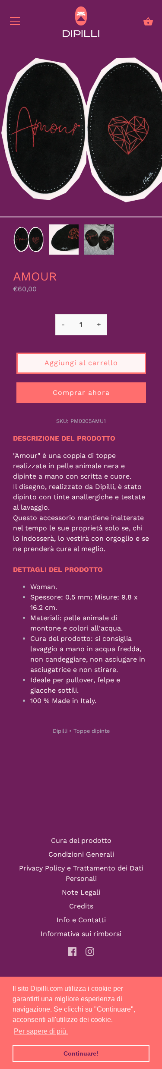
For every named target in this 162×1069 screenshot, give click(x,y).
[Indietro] (12, 240)
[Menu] (15, 23)
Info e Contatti (81, 920)
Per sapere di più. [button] (41, 1031)
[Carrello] (148, 21)
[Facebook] (72, 951)
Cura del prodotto (81, 840)
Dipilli (60, 731)
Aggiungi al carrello (81, 363)
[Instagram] (90, 951)
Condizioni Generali (81, 854)
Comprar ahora (81, 392)
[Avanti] (149, 240)
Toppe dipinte (91, 731)
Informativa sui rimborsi (81, 934)
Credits (81, 906)
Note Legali (81, 892)
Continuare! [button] (81, 1053)
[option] (28, 241)
